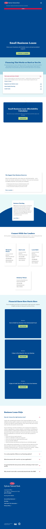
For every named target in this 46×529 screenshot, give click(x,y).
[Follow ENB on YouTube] (27, 511)
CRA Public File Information (10, 503)
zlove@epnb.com (22, 258)
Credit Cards (7, 89)
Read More (23, 326)
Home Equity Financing (9, 86)
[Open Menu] (41, 2)
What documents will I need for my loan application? (17, 459)
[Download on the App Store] (7, 518)
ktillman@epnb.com (20, 285)
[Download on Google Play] (13, 518)
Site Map (6, 501)
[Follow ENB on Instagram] (21, 511)
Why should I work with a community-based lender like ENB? (20, 471)
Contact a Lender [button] (23, 53)
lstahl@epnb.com (35, 261)
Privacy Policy (7, 505)
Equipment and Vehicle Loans (11, 84)
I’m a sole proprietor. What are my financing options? (18, 454)
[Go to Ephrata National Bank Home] (12, 484)
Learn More (16, 218)
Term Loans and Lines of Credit (11, 76)
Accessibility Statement (9, 499)
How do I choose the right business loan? (15, 417)
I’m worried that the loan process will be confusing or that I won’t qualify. (21, 465)
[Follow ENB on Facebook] (7, 511)
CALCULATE (23, 118)
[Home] (12, 3)
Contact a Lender (7, 81)
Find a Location (8, 190)
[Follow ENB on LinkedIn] (14, 511)
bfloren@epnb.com (9, 260)
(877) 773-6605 (7, 493)
